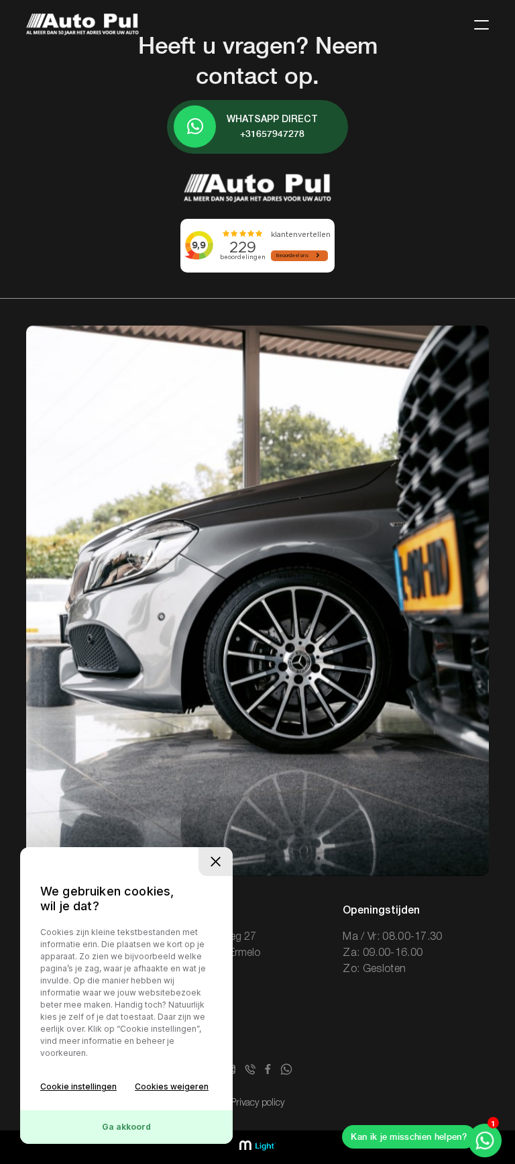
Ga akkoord (126, 1127)
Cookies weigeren (172, 1086)
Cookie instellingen (78, 1086)
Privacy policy (257, 1103)
